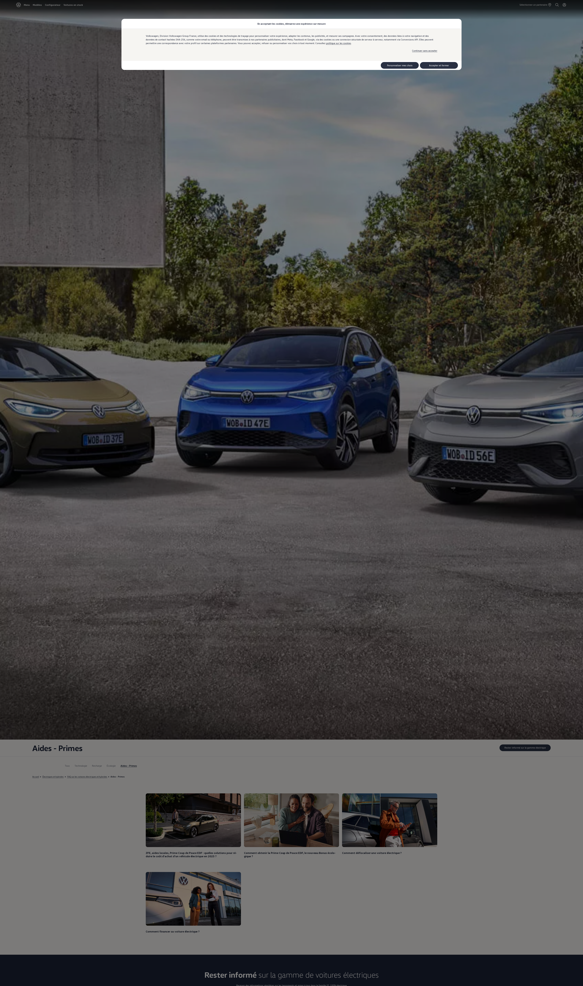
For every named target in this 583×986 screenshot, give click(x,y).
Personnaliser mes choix (400, 65)
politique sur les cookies (338, 43)
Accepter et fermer (439, 65)
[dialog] (291, 493)
